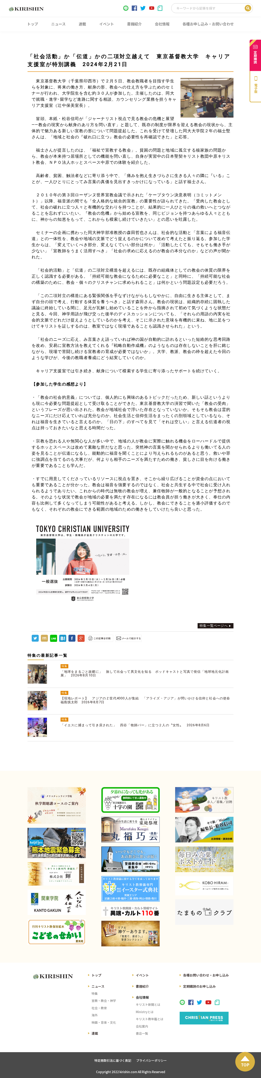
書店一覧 (142, 1033)
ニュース (98, 986)
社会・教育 (99, 1008)
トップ (96, 975)
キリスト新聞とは (148, 1004)
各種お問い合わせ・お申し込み (206, 975)
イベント (142, 975)
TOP (245, 1065)
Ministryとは (145, 1012)
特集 (95, 993)
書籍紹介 (142, 986)
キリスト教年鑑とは (149, 1019)
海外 (95, 1015)
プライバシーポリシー (151, 1060)
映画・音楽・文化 (104, 1022)
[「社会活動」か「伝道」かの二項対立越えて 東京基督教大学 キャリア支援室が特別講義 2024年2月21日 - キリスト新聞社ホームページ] (62, 641)
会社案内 (142, 1026)
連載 (95, 1033)
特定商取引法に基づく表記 (112, 1060)
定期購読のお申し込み (199, 986)
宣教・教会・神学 (104, 1000)
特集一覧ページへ (214, 626)
